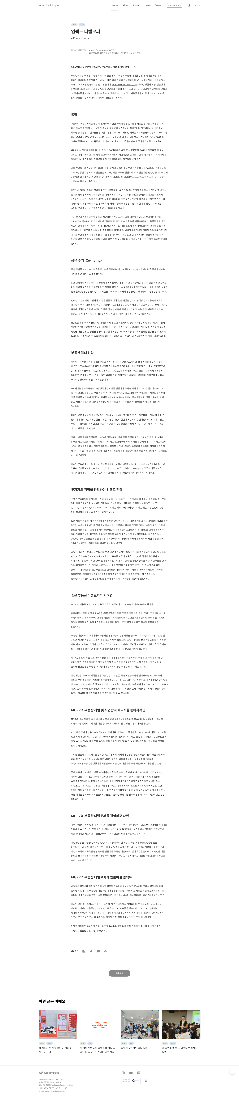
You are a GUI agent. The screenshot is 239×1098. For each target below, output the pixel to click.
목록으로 (119, 973)
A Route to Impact (81, 38)
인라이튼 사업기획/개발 (102, 649)
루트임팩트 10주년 (174, 5)
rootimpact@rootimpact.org (62, 1085)
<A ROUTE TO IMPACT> (123, 84)
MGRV (74, 323)
